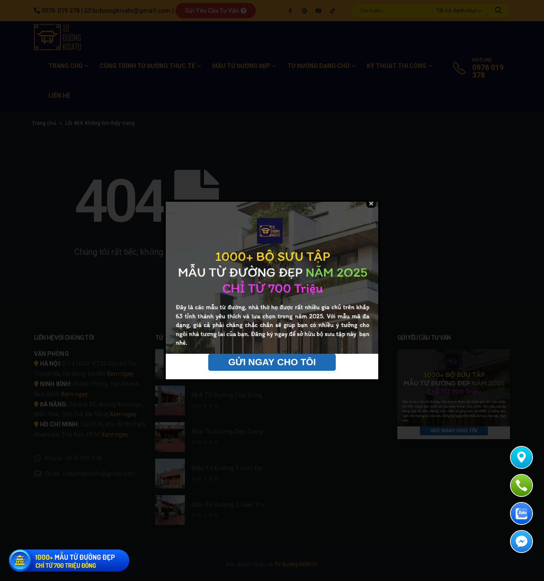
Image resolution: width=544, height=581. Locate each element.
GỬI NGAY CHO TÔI (272, 362)
